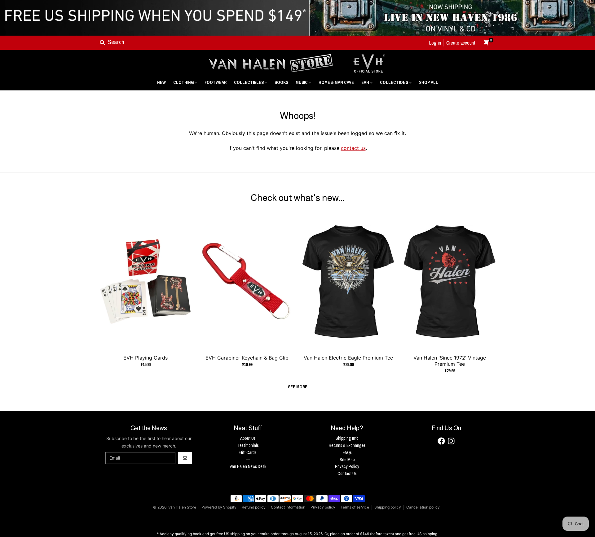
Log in (435, 42)
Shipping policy (387, 507)
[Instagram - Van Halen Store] (451, 441)
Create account (460, 42)
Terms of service (355, 507)
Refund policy (254, 507)
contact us (353, 148)
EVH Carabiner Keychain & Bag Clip (247, 358)
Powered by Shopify (218, 507)
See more (297, 387)
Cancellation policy (423, 507)
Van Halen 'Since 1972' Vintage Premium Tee (449, 361)
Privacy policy (323, 507)
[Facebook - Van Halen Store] (441, 441)
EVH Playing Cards (145, 358)
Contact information (288, 507)
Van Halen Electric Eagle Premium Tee (348, 358)
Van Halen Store (182, 507)
